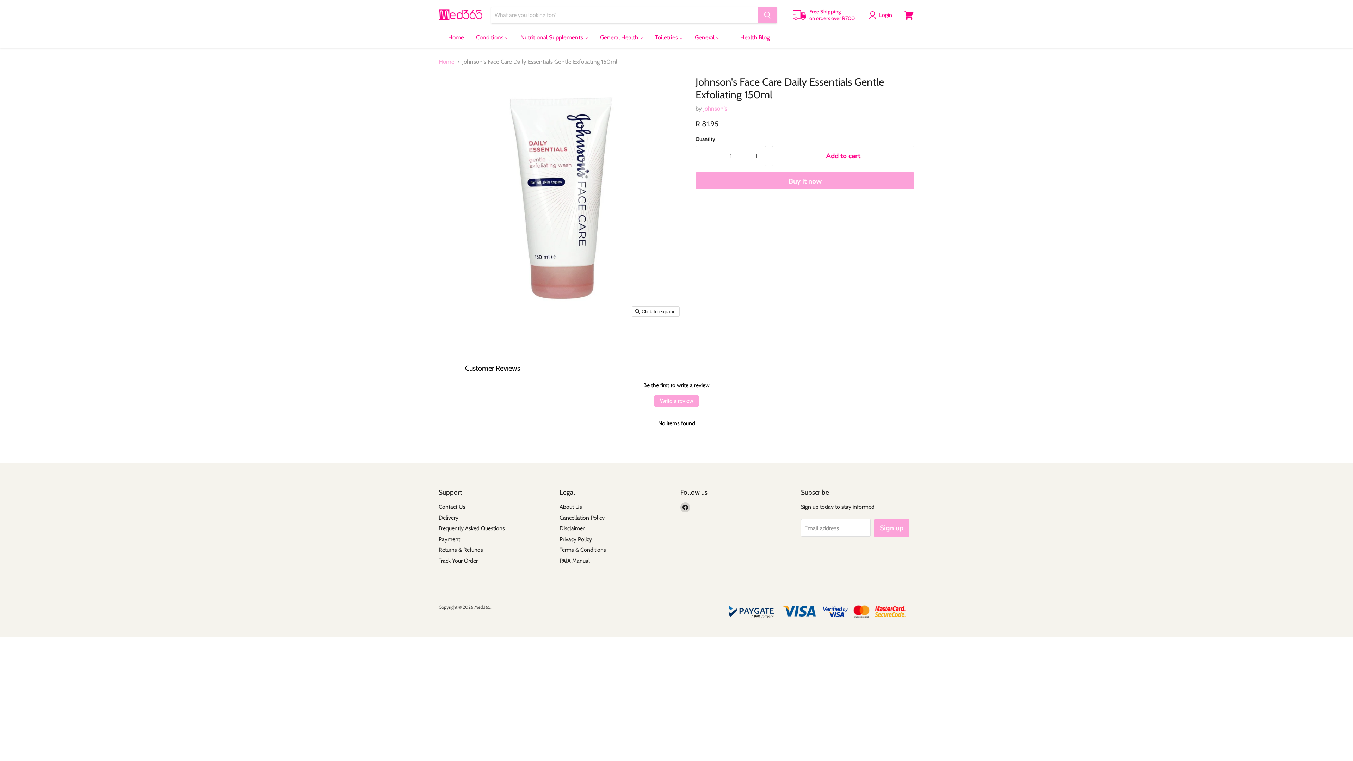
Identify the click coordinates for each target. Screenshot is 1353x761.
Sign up (891, 528)
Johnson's (715, 108)
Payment (449, 539)
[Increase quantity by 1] (756, 156)
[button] (882, 15)
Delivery (448, 517)
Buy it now (805, 181)
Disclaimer (572, 528)
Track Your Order (458, 560)
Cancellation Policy (582, 517)
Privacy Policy (576, 539)
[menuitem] (451, 37)
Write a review (676, 400)
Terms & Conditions (583, 549)
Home (447, 61)
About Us (571, 506)
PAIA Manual (575, 560)
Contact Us (452, 506)
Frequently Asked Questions (472, 528)
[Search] (767, 15)
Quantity (705, 139)
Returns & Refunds (461, 549)
